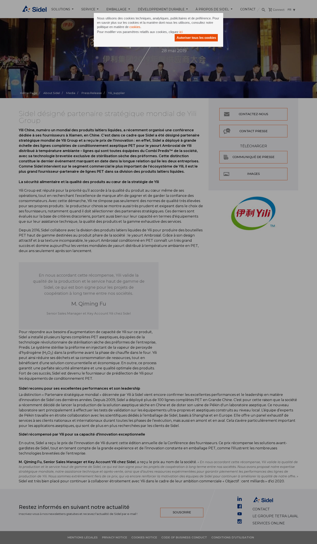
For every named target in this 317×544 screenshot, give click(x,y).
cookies (134, 27)
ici (180, 32)
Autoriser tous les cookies (196, 37)
